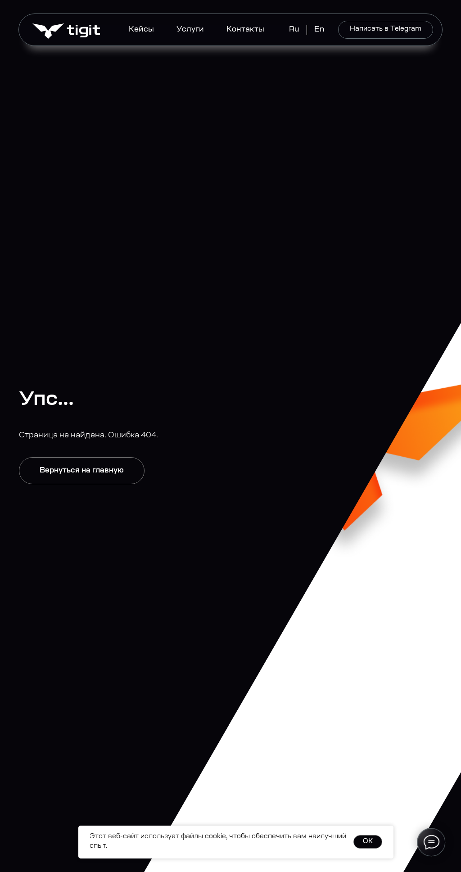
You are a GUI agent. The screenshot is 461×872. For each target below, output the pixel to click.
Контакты (245, 29)
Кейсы (141, 29)
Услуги (190, 29)
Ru (294, 29)
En (319, 29)
